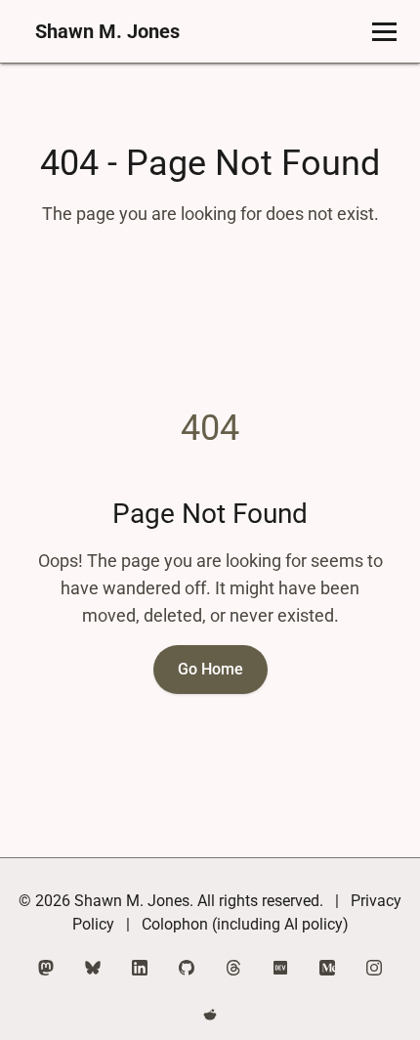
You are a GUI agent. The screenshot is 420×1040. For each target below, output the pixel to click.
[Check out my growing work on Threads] (233, 967)
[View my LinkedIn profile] (139, 967)
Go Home (210, 669)
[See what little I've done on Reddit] (210, 1014)
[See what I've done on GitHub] (186, 967)
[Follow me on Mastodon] (46, 967)
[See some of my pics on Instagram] (374, 967)
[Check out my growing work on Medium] (327, 967)
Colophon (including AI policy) (245, 924)
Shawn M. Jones (107, 31)
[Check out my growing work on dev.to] (280, 967)
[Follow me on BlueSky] (92, 967)
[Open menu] (384, 32)
